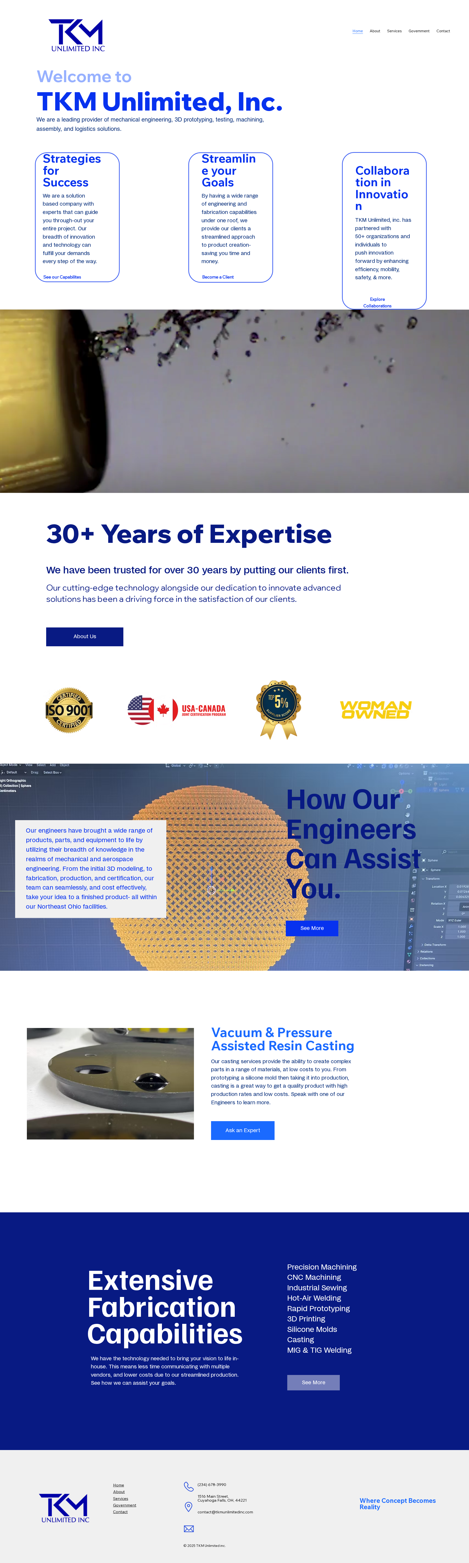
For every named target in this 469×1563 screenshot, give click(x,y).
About (119, 1491)
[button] (460, 487)
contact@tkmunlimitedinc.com (225, 1511)
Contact (120, 1511)
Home (118, 1485)
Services (120, 1498)
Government (124, 1505)
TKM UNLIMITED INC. (26, 11)
